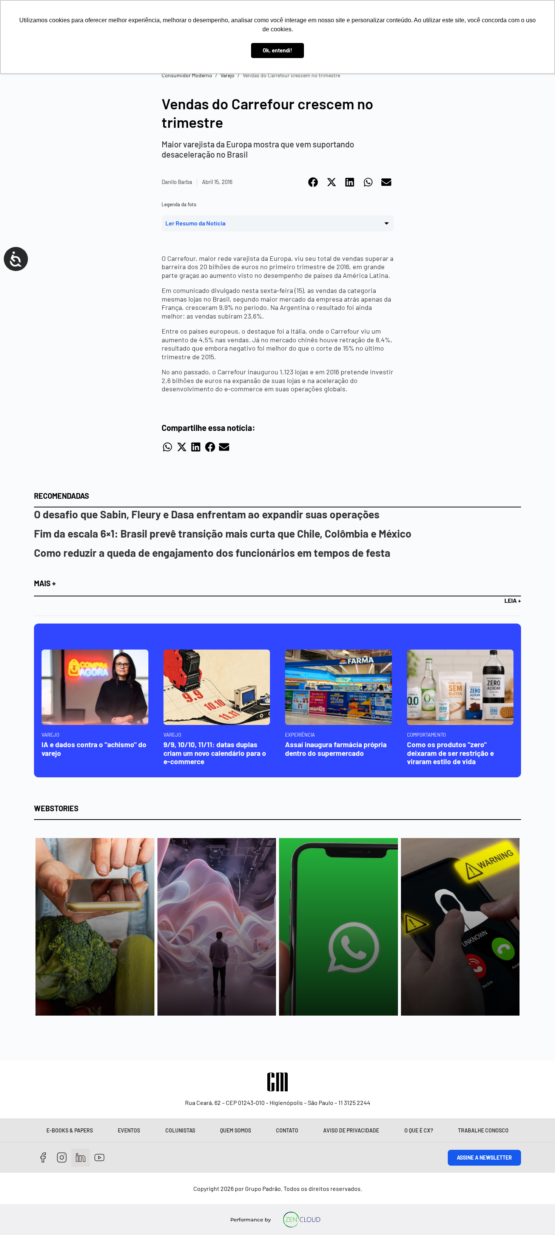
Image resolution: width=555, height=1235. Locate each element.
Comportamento (426, 735)
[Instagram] (62, 1158)
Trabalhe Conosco (483, 1130)
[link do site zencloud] (302, 1219)
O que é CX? (418, 1130)
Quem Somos (235, 1130)
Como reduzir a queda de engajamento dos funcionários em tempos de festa (212, 552)
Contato (287, 1130)
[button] (314, 182)
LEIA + (512, 600)
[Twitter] (80, 1158)
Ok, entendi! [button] (277, 50)
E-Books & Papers (69, 1130)
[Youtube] (99, 1158)
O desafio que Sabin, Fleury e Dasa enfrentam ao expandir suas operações (206, 514)
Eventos (129, 1130)
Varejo (227, 75)
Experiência (300, 735)
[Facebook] (43, 1158)
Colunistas (180, 1130)
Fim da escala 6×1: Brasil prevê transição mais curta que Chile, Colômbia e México (223, 533)
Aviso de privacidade (351, 1130)
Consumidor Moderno (187, 75)
